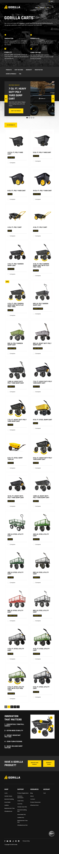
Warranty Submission (20, 796)
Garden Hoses (8, 796)
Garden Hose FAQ (22, 807)
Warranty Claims (49, 763)
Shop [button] (36, 7)
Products (9, 70)
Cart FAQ (19, 804)
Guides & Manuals (11, 74)
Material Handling (9, 799)
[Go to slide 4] (33, 117)
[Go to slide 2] (29, 117)
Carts (5, 793)
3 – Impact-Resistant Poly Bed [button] (12, 736)
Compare (12, 163)
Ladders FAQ (20, 817)
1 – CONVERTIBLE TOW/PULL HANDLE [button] (14, 725)
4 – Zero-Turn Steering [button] (13, 741)
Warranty (29, 70)
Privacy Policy (26, 841)
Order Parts (20, 800)
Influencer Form (34, 805)
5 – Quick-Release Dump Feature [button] (13, 746)
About (32, 796)
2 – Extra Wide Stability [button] (13, 730)
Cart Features (19, 70)
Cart (52, 1)
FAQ (20, 74)
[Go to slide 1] (27, 117)
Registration (39, 70)
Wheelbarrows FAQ (22, 825)
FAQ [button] (48, 7)
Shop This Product (16, 111)
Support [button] (42, 7)
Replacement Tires (9, 808)
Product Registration (22, 793)
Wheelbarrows (8, 811)
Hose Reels (7, 802)
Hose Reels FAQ (21, 814)
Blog (31, 793)
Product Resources (35, 802)
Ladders (6, 805)
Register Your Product (34, 763)
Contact (32, 799)
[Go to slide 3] (31, 117)
